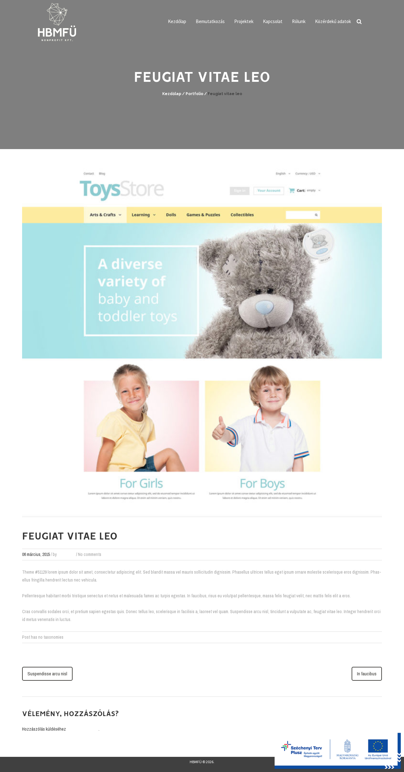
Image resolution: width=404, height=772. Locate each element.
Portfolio (194, 94)
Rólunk (299, 21)
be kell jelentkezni (82, 729)
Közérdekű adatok (333, 21)
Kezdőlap (177, 21)
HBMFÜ (196, 761)
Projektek (243, 21)
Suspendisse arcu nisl (47, 673)
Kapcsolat (272, 21)
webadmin (66, 554)
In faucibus (367, 673)
